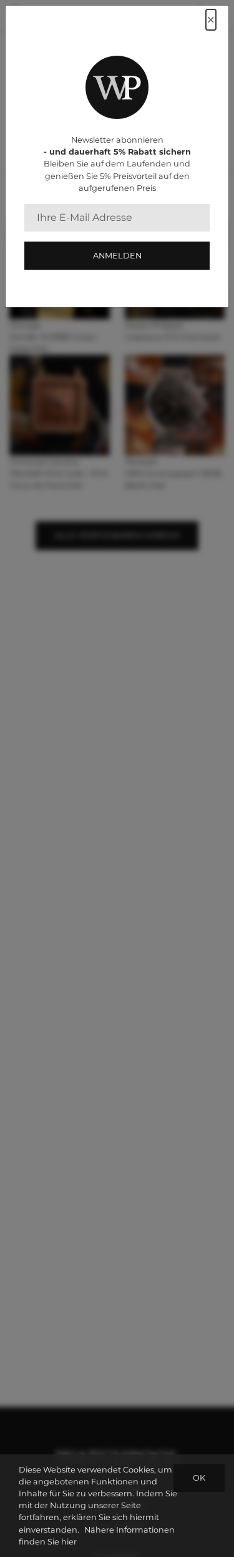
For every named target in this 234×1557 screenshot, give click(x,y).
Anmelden (117, 255)
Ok (199, 1478)
